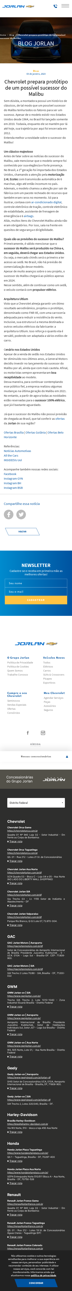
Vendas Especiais (16, 704)
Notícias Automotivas (17, 451)
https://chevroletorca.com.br (22, 830)
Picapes (47, 678)
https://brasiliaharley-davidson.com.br (27, 1124)
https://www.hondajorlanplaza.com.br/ (27, 1152)
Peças (47, 702)
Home (3, 35)
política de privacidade (43, 1275)
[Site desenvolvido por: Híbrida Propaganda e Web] (36, 744)
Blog (11, 35)
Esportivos (49, 682)
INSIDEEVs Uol (13, 460)
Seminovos (13, 700)
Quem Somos (15, 670)
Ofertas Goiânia (36, 432)
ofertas (60, 418)
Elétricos (48, 666)
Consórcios (13, 712)
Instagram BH (13, 483)
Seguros (48, 710)
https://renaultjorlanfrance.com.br (25, 1204)
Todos (46, 662)
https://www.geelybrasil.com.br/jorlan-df (28, 1077)
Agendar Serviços (53, 698)
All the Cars (11, 455)
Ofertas (11, 708)
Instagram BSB (13, 488)
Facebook (10, 474)
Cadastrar (36, 600)
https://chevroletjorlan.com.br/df (24, 872)
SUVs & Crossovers (53, 674)
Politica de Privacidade (20, 662)
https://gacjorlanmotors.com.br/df (25, 946)
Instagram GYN (14, 478)
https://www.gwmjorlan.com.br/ (24, 995)
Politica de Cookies (18, 666)
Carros (47, 670)
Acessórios (50, 706)
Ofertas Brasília (14, 432)
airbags (28, 216)
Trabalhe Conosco (17, 674)
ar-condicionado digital (46, 202)
